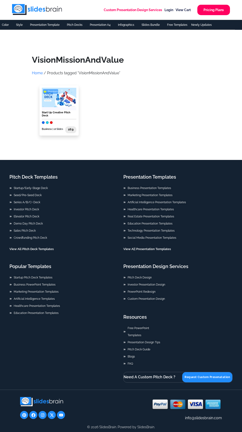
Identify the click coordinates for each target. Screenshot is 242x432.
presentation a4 (100, 24)
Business (47, 129)
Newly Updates (201, 24)
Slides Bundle (151, 24)
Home (37, 73)
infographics (126, 24)
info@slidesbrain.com (203, 418)
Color (5, 24)
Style (19, 24)
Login (168, 10)
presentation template (45, 24)
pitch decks (74, 24)
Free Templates (177, 24)
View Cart (183, 10)
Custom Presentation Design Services (133, 10)
